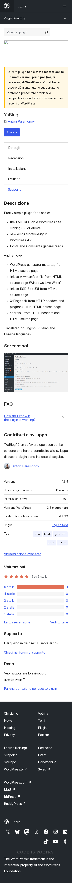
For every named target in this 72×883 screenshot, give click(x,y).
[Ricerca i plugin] (46, 32)
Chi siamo (11, 713)
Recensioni (16, 158)
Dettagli (14, 148)
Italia (16, 822)
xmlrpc (62, 542)
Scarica (12, 132)
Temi (41, 720)
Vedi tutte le (59, 622)
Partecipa (45, 748)
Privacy (9, 735)
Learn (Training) (15, 748)
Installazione (17, 169)
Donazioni (47, 762)
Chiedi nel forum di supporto (24, 652)
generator (60, 534)
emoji (37, 534)
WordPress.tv (16, 769)
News (8, 720)
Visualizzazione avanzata (22, 554)
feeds (47, 534)
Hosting (9, 728)
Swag (44, 769)
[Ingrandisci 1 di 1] (63, 358)
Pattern (43, 735)
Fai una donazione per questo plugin (30, 689)
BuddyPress (15, 804)
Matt (9, 789)
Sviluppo (14, 179)
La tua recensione (17, 622)
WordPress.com (17, 782)
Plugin (42, 728)
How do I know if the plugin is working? (19, 418)
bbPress (12, 797)
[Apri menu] (65, 6)
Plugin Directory (14, 18)
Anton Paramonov (21, 121)
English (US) (60, 525)
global (51, 542)
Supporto (15, 189)
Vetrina (43, 713)
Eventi (42, 755)
